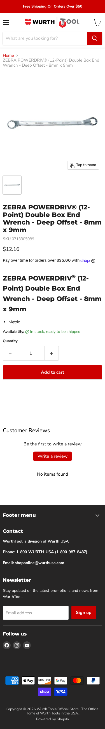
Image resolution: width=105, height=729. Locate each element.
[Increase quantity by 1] (52, 353)
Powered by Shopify (52, 719)
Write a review (52, 456)
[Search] (94, 38)
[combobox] (45, 38)
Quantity (10, 341)
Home (8, 55)
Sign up (84, 612)
